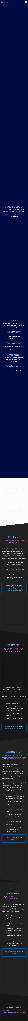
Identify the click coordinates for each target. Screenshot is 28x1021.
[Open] (26, 2)
